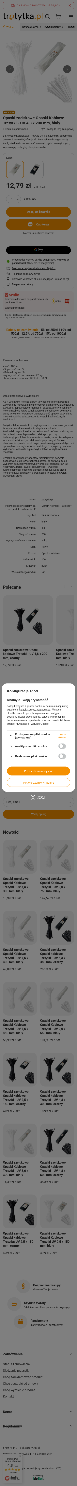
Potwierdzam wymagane (38, 782)
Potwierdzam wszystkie (38, 771)
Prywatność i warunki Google (32, 723)
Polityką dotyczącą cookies (34, 709)
